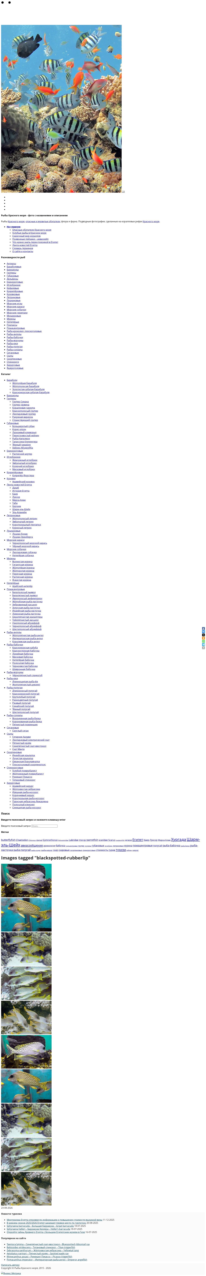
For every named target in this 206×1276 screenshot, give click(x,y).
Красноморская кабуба (25, 647)
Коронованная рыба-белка (27, 721)
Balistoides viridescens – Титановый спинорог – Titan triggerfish (41, 1247)
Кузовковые (13, 294)
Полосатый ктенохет (23, 804)
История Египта (20, 490)
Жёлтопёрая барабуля (24, 383)
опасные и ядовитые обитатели (43, 221)
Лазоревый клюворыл (24, 432)
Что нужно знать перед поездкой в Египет (35, 242)
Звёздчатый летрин (22, 521)
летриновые (118, 845)
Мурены (11, 318)
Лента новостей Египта (24, 245)
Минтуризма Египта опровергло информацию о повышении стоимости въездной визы (54, 1219)
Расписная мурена (22, 576)
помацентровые (143, 845)
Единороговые (15, 281)
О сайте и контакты (22, 251)
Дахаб (15, 487)
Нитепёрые (13, 321)
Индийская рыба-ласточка (26, 610)
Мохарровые (14, 315)
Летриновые (13, 297)
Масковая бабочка (22, 656)
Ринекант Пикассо (22, 776)
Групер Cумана (20, 401)
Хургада (16, 506)
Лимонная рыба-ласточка (26, 613)
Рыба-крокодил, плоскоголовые (24, 331)
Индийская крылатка (23, 755)
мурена (128, 845)
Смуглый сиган (20, 730)
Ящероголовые (15, 368)
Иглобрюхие (13, 285)
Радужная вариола (22, 417)
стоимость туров (105, 850)
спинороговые (89, 850)
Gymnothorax (50, 840)
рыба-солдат (36, 850)
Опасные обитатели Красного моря (31, 229)
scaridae (103, 840)
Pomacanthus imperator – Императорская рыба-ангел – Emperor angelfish (47, 1259)
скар (55, 850)
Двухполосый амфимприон (27, 598)
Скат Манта (18, 749)
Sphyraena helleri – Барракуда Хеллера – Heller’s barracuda (38, 1229)
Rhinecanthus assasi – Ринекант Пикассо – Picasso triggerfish (39, 1256)
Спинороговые (15, 767)
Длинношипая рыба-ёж (25, 681)
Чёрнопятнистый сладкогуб (27, 675)
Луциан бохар (20, 533)
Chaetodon (22, 840)
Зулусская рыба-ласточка (26, 607)
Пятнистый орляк (21, 743)
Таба (15, 503)
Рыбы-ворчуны (15, 340)
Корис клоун (19, 429)
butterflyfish (8, 840)
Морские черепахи (17, 312)
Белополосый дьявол (24, 592)
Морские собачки (16, 309)
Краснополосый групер (25, 410)
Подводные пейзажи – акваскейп (30, 239)
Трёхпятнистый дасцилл (25, 620)
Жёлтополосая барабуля (25, 386)
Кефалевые (13, 288)
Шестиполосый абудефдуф (26, 629)
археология (49, 845)
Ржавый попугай (21, 703)
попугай (157, 845)
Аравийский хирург (22, 786)
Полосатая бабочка (23, 663)
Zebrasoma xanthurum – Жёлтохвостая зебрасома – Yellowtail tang (43, 1250)
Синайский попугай (23, 706)
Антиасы (11, 263)
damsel (39, 840)
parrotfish (92, 840)
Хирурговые (13, 365)
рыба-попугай (22, 850)
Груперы (11, 272)
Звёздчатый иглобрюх (24, 463)
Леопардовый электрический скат (30, 739)
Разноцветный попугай (25, 699)
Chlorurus (32, 840)
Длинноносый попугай (24, 690)
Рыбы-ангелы (14, 334)
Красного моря (16, 221)
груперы (88, 846)
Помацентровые (16, 328)
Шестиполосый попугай (25, 712)
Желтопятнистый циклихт (26, 684)
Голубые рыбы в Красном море (29, 232)
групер (81, 845)
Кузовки (11, 478)
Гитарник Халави (21, 736)
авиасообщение (32, 845)
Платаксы (12, 325)
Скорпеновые (14, 358)
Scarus (111, 840)
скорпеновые (76, 850)
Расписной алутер (22, 453)
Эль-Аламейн (19, 512)
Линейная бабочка (22, 653)
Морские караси (16, 306)
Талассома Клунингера (24, 441)
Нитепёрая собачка (23, 555)
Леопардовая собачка (24, 552)
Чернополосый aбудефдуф (26, 626)
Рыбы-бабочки (15, 337)
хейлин (129, 850)
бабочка (60, 845)
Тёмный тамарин (21, 444)
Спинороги (13, 361)
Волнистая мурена (22, 561)
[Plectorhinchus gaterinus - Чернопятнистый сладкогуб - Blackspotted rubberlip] (26, 896)
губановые (98, 845)
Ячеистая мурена (21, 580)
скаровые (64, 850)
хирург (135, 850)
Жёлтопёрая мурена (23, 567)
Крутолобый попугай (23, 696)
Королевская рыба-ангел (26, 641)
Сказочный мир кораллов (26, 236)
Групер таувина (20, 404)
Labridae (73, 840)
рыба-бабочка (171, 845)
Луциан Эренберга (22, 536)
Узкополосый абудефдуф (25, 623)
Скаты (10, 355)
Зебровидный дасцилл (24, 604)
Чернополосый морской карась (29, 543)
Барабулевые (14, 266)
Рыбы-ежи (12, 343)
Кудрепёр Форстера (23, 475)
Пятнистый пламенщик (25, 724)
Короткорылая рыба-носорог (28, 798)
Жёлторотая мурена (23, 570)
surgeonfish (120, 840)
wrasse (128, 840)
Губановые (13, 275)
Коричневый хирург (23, 795)
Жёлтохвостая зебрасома (26, 789)
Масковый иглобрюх (23, 469)
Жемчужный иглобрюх (24, 460)
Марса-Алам (19, 500)
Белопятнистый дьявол (25, 595)
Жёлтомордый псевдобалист (28, 773)
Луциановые (13, 300)
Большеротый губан (23, 426)
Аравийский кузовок (23, 481)
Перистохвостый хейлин (25, 435)
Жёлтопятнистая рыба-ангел (27, 635)
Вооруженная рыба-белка (26, 718)
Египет (137, 839)
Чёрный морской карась (25, 546)
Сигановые (13, 352)
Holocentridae (63, 840)
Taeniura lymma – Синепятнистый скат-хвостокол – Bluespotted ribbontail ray (48, 1244)
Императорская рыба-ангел (27, 638)
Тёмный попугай (21, 709)
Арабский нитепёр (22, 586)
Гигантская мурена (22, 564)
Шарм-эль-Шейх (21, 509)
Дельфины (12, 278)
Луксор (16, 496)
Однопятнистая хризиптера (27, 616)
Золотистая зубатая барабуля (28, 389)
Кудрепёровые (15, 291)
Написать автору (10, 1264)
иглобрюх (108, 846)
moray (82, 840)
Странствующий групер (25, 420)
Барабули (12, 380)
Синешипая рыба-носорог (26, 807)
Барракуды (13, 269)
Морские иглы (14, 303)
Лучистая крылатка (22, 758)
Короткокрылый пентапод (26, 524)
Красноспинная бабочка (25, 650)
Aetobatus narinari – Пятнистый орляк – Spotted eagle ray (38, 1253)
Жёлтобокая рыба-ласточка (27, 601)
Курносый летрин (22, 527)
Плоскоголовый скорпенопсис (29, 764)
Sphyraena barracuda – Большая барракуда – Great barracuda (40, 1225)
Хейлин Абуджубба (22, 447)
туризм (121, 850)
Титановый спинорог (23, 779)
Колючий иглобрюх (23, 466)
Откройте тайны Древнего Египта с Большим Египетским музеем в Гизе (46, 1232)
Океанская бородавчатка (26, 761)
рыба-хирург (47, 850)
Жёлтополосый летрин (24, 518)
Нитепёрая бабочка (23, 659)
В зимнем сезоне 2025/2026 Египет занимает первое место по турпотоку (46, 1222)
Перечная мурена (22, 573)
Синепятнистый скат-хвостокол (29, 746)
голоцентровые (71, 846)
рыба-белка (185, 846)
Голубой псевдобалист (24, 770)
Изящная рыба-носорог (25, 792)
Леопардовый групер (24, 413)
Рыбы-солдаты (15, 349)
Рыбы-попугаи (15, 346)
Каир (15, 493)
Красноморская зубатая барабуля (30, 392)
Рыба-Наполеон (21, 438)
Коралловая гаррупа (23, 407)
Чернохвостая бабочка (25, 666)
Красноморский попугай (25, 693)
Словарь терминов (22, 248)
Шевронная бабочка (23, 669)
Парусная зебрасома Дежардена (30, 801)
